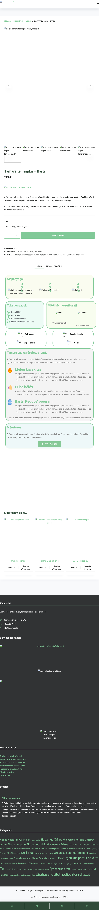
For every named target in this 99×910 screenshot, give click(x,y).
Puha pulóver (12, 864)
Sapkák (18, 252)
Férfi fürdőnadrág (88, 845)
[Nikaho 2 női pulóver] (49, 537)
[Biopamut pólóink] (26, 343)
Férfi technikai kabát (37, 849)
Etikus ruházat (69, 844)
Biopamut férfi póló (52, 839)
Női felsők (4, 853)
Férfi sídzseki (25, 849)
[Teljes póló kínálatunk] (73, 343)
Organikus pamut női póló (26, 858)
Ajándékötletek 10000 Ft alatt (25, 255)
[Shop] (37, 905)
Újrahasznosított (75, 255)
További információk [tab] (54, 266)
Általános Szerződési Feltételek (13, 759)
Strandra (78, 863)
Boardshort (55, 844)
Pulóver (22, 863)
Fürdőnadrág (50, 849)
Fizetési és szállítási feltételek (12, 762)
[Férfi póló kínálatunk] (26, 334)
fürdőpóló (58, 849)
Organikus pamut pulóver (51, 858)
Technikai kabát (88, 864)
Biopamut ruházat (37, 844)
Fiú (80, 845)
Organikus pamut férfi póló (71, 852)
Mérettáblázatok (7, 772)
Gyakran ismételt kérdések (11, 756)
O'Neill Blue (26, 852)
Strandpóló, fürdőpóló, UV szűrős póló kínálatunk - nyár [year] (53, 864)
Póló (29, 863)
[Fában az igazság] (49, 806)
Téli (64, 255)
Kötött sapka (46, 255)
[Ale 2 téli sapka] (80, 537)
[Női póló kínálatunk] (73, 334)
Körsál (76, 849)
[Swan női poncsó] (18, 537)
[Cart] (61, 905)
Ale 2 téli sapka (80, 561)
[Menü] (98, 4)
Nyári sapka (95, 849)
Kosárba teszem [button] (87, 567)
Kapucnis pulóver (68, 849)
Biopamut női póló (74, 839)
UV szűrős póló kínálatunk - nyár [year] (29, 869)
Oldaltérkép (5, 775)
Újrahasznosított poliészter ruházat (63, 874)
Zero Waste (45, 869)
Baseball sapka (35, 840)
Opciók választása (25, 567)
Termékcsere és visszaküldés (12, 766)
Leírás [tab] (39, 266)
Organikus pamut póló (78, 858)
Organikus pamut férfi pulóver (43, 853)
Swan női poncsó (19, 561)
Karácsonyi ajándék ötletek (11, 769)
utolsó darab (11, 869)
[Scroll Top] (86, 905)
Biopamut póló (17, 844)
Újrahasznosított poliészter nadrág (20, 875)
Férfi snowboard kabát (12, 849)
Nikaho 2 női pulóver (49, 561)
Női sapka (57, 255)
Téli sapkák (39, 252)
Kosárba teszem (58, 235)
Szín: (6, 221)
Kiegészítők (28, 252)
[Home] (12, 905)
